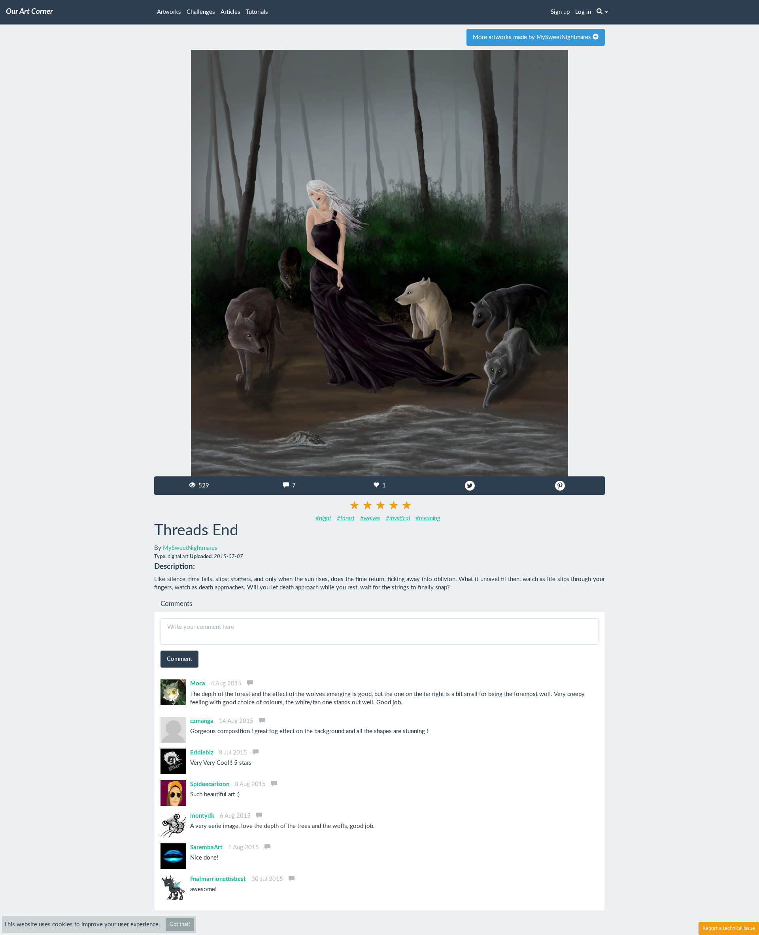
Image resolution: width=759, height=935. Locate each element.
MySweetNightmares (190, 548)
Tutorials (257, 12)
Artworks (169, 12)
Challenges (201, 12)
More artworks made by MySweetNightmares (533, 37)
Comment (179, 659)
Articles (230, 12)
